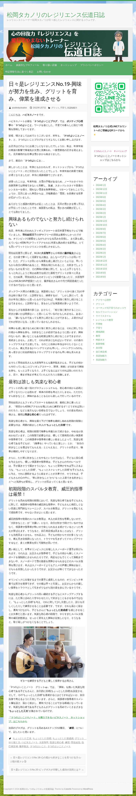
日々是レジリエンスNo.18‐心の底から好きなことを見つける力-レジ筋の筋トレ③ (45, 759)
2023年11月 (101, 193)
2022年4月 (101, 245)
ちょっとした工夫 (22, 738)
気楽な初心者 (57, 742)
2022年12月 (101, 221)
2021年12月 (101, 261)
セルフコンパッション (106, 312)
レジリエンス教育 (104, 320)
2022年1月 (101, 257)
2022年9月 (101, 229)
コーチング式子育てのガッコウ (111, 308)
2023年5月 (101, 201)
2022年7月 (101, 233)
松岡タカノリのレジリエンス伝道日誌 (55, 14)
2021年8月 (101, 277)
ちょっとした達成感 (63, 738)
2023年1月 (101, 217)
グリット (55, 108)
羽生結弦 (75, 742)
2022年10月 (101, 225)
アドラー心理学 (103, 300)
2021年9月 (101, 273)
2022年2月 (101, 253)
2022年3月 (101, 249)
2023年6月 (101, 197)
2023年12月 (101, 189)
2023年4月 (101, 205)
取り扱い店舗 (50, 65)
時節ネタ (100, 340)
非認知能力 (72, 108)
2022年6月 (101, 237)
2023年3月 (101, 209)
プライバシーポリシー (91, 65)
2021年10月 (101, 269)
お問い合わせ (44, 71)
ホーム (8, 65)
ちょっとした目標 (42, 738)
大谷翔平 (43, 742)
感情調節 (100, 332)
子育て (63, 108)
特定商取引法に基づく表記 (19, 71)
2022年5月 (101, 241)
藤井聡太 (24, 746)
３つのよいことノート (59, 746)
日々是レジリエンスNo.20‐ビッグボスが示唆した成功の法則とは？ (47, 769)
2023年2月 (101, 213)
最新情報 (100, 344)
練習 (67, 742)
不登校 (99, 324)
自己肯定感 (101, 352)
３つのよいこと (38, 746)
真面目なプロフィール (27, 65)
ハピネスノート (30, 742)
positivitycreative (19, 108)
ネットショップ (68, 65)
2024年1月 (101, 185)
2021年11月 (101, 265)
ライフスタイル (103, 316)
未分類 (99, 348)
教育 (98, 336)
